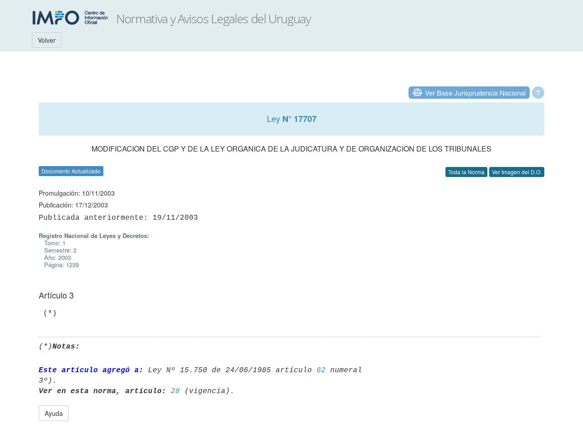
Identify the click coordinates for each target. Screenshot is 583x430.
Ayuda (54, 413)
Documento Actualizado (71, 171)
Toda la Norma (466, 172)
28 (175, 391)
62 (321, 370)
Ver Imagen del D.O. (517, 172)
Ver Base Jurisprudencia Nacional (475, 92)
